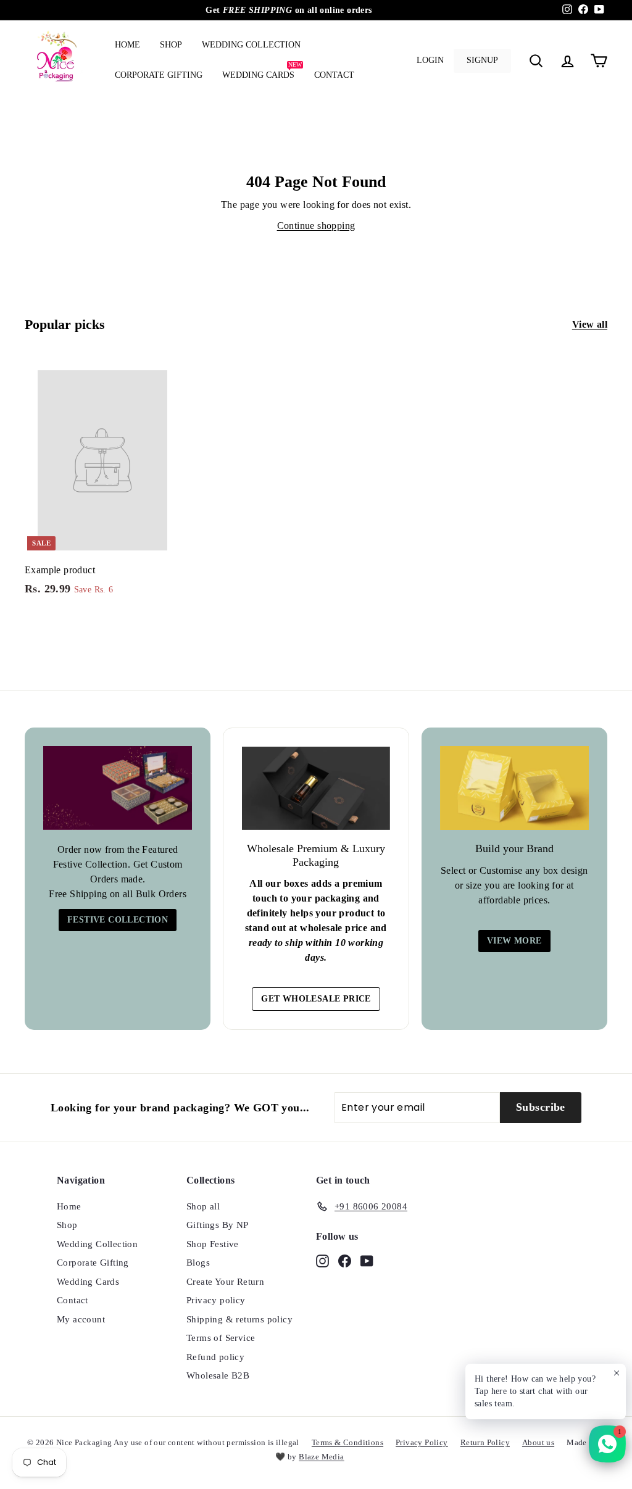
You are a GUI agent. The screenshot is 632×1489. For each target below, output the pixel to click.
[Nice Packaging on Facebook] (344, 1260)
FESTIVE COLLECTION (117, 919)
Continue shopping (316, 225)
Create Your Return (225, 1282)
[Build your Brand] (514, 788)
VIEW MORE (514, 940)
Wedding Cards (262, 70)
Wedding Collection (251, 44)
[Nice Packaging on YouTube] (366, 1260)
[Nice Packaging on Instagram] (322, 1260)
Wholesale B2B (217, 1375)
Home (127, 44)
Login (430, 60)
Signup (482, 60)
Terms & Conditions (347, 1442)
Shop (171, 44)
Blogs (198, 1262)
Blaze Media (321, 1456)
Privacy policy (216, 1300)
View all (589, 324)
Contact (334, 75)
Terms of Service (220, 1338)
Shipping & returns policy (239, 1319)
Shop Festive (212, 1244)
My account (81, 1319)
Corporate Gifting (158, 75)
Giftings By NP (217, 1225)
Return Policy (485, 1442)
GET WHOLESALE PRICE (316, 998)
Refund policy (215, 1357)
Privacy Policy (422, 1442)
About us (538, 1442)
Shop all (203, 1206)
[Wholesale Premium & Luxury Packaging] (315, 788)
